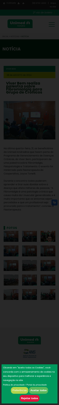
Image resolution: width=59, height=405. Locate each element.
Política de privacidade (14, 385)
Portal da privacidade (36, 385)
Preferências (19, 390)
